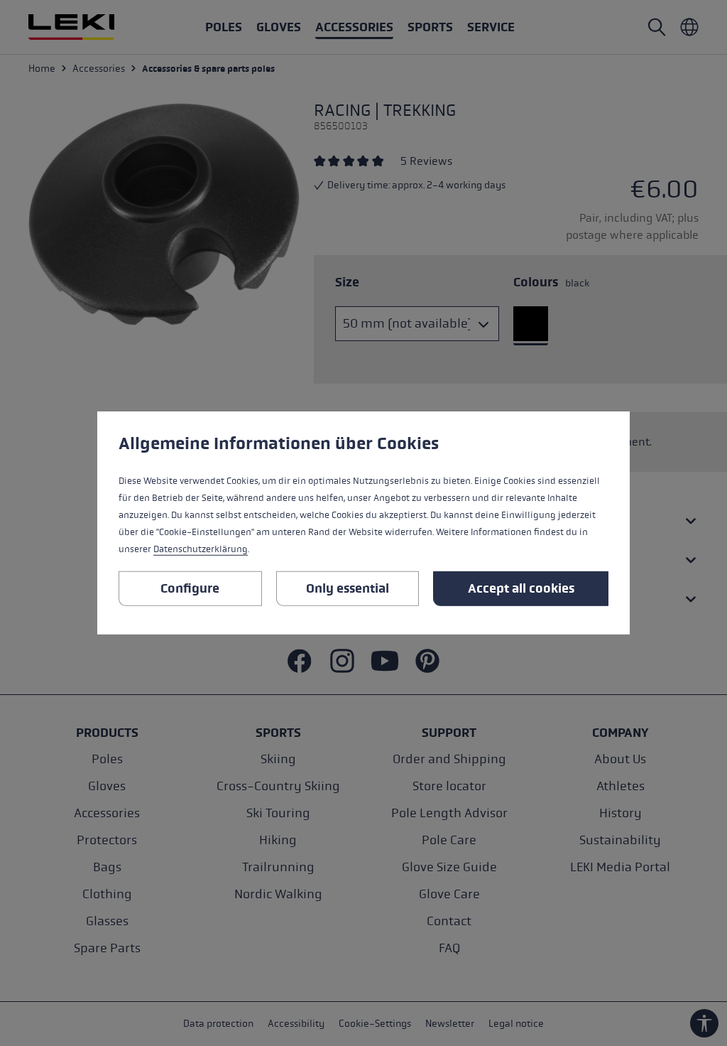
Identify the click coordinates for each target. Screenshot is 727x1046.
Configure (189, 588)
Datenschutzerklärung (200, 549)
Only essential (347, 588)
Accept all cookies (521, 588)
